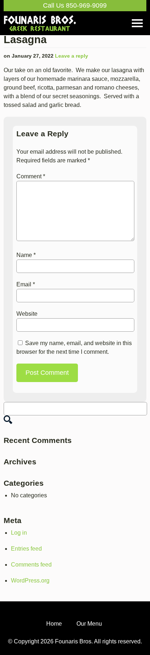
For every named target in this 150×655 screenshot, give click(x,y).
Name (26, 255)
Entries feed (26, 549)
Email (25, 284)
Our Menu (89, 624)
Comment (30, 176)
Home (54, 624)
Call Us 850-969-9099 (75, 5)
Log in (19, 533)
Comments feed (31, 564)
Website (27, 314)
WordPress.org (30, 580)
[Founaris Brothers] (40, 19)
